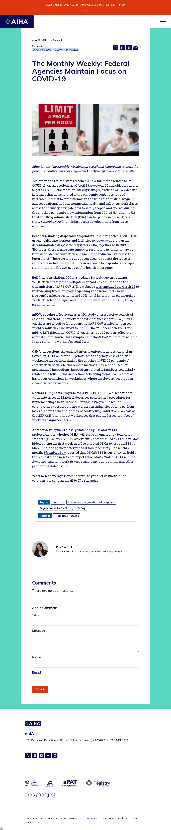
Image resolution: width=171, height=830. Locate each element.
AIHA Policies (75, 818)
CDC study (88, 314)
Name (36, 657)
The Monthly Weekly (65, 49)
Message (38, 631)
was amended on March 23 (115, 286)
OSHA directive (114, 393)
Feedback (122, 818)
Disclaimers (91, 818)
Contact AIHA (107, 818)
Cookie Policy (32, 822)
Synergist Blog (42, 49)
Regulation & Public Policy (56, 508)
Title (35, 615)
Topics (44, 502)
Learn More (118, 4)
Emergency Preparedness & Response (91, 502)
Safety (82, 508)
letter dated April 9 (116, 236)
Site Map (134, 818)
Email (36, 672)
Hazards (45, 515)
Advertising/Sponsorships (53, 818)
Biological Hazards (67, 515)
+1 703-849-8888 (117, 740)
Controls (58, 502)
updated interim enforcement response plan (99, 351)
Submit (40, 689)
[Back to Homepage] (17, 21)
